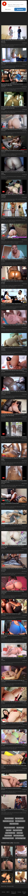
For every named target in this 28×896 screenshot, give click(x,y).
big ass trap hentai (10, 827)
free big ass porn (20, 821)
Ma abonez (20, 9)
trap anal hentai (17, 830)
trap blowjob (8, 835)
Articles (3, 892)
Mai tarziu (8, 9)
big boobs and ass (8, 821)
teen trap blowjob (18, 835)
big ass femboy (9, 818)
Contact (19, 892)
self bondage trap (20, 838)
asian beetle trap (10, 833)
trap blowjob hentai (8, 838)
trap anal (8, 830)
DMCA (8, 892)
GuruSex (16, 843)
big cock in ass (14, 823)
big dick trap (20, 827)
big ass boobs (19, 818)
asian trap (19, 833)
